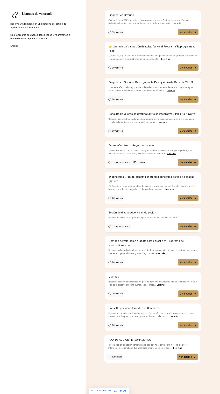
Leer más (177, 23)
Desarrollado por (102, 391)
